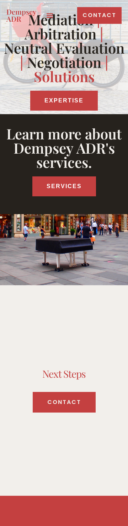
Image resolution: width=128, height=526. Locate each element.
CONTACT (64, 402)
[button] (49, 15)
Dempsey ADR (21, 15)
